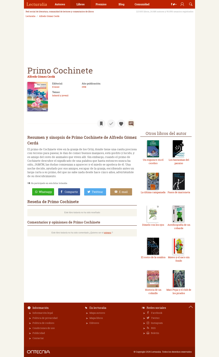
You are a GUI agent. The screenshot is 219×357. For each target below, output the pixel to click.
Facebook (156, 312)
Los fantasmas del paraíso (179, 161)
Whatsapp (45, 192)
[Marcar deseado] (121, 124)
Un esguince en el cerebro (153, 161)
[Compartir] (173, 4)
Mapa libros (96, 318)
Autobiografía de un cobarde (179, 226)
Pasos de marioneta (179, 192)
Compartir (71, 192)
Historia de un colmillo (153, 291)
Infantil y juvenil (60, 95)
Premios (101, 4)
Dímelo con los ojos (153, 224)
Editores (94, 323)
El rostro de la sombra (153, 257)
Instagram (156, 323)
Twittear (97, 192)
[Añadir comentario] (131, 124)
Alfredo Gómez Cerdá (49, 16)
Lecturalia (30, 16)
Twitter (155, 318)
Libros (80, 4)
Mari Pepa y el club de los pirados (178, 291)
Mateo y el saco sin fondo (179, 259)
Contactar (38, 338)
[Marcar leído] (111, 124)
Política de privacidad (45, 318)
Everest (55, 86)
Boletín (154, 333)
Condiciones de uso (44, 328)
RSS (153, 328)
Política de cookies (43, 323)
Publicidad (39, 333)
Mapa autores (97, 312)
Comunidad (142, 4)
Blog (121, 4)
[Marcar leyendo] (101, 124)
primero (107, 233)
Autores (60, 4)
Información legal (43, 312)
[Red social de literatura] (37, 4)
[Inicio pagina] (190, 307)
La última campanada (153, 192)
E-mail (123, 192)
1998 (84, 86)
